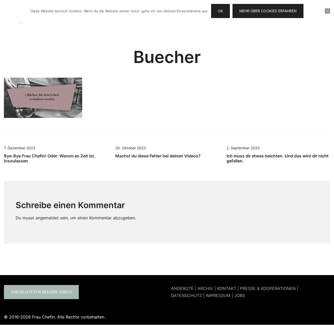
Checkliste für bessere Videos (41, 292)
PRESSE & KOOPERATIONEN (268, 288)
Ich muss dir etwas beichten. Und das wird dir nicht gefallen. (277, 158)
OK (220, 11)
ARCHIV (205, 288)
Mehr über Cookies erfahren (268, 11)
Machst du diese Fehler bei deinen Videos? (158, 155)
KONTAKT (226, 288)
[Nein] (327, 11)
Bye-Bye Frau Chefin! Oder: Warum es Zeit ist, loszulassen (49, 158)
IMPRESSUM (218, 295)
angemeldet (47, 217)
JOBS (239, 295)
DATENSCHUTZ (186, 295)
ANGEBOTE (182, 288)
